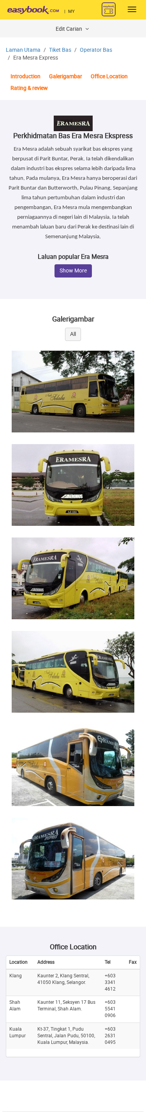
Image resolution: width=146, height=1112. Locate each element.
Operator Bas (96, 50)
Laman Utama (23, 50)
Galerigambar (65, 76)
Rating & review (29, 88)
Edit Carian (69, 29)
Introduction (25, 76)
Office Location (109, 76)
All (73, 334)
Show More (73, 270)
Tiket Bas (60, 50)
